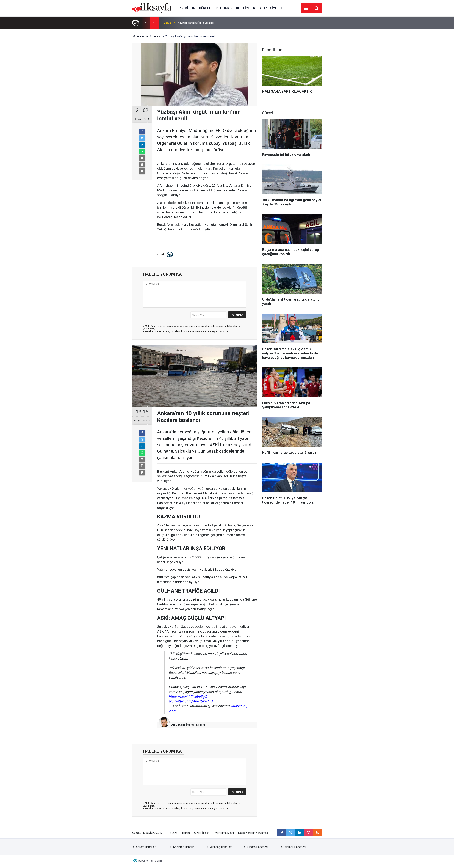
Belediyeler (245, 8)
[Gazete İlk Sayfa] (152, 8)
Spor (263, 8)
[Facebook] (142, 131)
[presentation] (145, 23)
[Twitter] (142, 138)
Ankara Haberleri (146, 847)
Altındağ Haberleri (221, 847)
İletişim (186, 832)
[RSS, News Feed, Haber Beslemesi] (317, 832)
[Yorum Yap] (142, 171)
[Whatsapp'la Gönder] (142, 151)
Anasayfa (142, 36)
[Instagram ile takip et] (308, 832)
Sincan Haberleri (257, 847)
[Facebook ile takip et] (281, 832)
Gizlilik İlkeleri (201, 832)
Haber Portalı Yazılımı (150, 860)
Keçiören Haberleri (184, 847)
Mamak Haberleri (295, 847)
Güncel (205, 8)
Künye (173, 832)
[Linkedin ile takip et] (299, 832)
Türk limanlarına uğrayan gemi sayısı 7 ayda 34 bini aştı (211, 22)
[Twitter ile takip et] (290, 832)
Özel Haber (223, 8)
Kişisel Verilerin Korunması (253, 832)
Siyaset (276, 8)
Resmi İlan (187, 8)
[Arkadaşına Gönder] (142, 158)
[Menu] (306, 8)
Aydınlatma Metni (224, 832)
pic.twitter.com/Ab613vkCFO (190, 701)
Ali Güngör (178, 725)
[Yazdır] (142, 164)
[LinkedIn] (142, 145)
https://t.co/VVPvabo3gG (188, 697)
